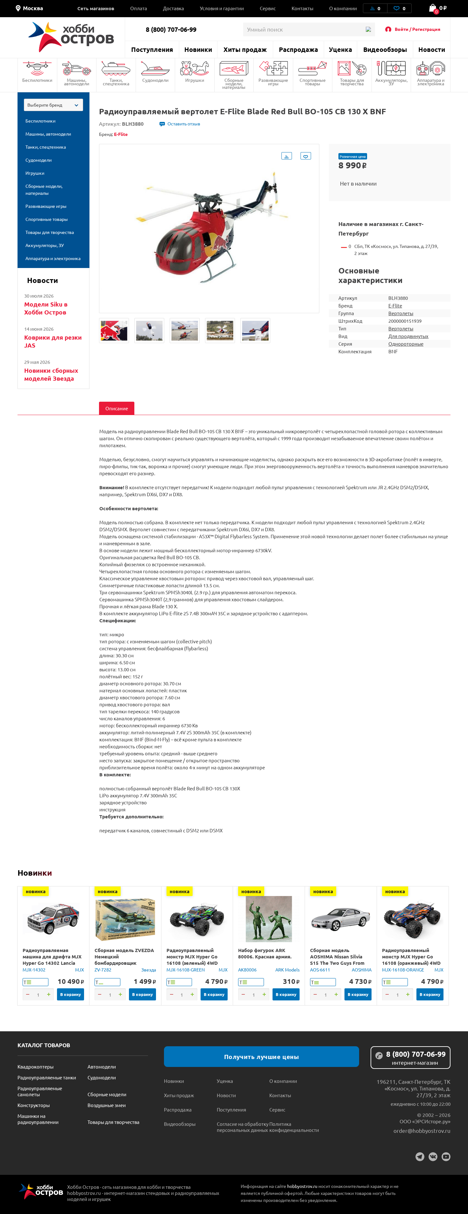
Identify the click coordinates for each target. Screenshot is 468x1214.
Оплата (138, 8)
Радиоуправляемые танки (47, 1077)
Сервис (268, 8)
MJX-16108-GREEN (186, 969)
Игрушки (194, 80)
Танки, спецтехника (116, 81)
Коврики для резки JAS (53, 341)
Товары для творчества (352, 81)
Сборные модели (107, 1094)
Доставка (173, 8)
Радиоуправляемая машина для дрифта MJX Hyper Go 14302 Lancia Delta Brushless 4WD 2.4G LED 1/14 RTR (52, 963)
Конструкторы (34, 1105)
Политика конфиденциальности (294, 1127)
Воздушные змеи (107, 1105)
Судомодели (155, 80)
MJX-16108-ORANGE (403, 969)
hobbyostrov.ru (302, 1186)
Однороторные (405, 344)
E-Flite (395, 305)
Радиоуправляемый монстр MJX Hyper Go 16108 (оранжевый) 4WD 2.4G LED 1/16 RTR (411, 959)
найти (368, 29)
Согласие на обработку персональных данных (242, 1127)
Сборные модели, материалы (233, 83)
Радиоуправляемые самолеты (40, 1091)
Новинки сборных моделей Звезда (51, 374)
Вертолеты (400, 313)
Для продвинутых (408, 336)
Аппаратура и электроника (430, 81)
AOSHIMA (362, 969)
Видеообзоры (385, 49)
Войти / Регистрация (417, 29)
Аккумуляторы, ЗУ (391, 81)
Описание (116, 408)
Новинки (198, 49)
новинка (36, 891)
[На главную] (71, 37)
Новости (431, 49)
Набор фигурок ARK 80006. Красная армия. (265, 953)
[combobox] (53, 105)
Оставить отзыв (183, 123)
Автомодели (102, 1066)
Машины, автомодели (76, 81)
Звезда (148, 969)
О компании (343, 8)
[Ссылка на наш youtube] (446, 1156)
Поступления (152, 49)
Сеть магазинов (95, 8)
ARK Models (287, 969)
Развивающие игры (273, 81)
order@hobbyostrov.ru (422, 1130)
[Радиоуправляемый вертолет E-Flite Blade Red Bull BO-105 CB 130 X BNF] (114, 330)
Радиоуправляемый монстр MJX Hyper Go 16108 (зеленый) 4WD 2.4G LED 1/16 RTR (192, 959)
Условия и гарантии (222, 8)
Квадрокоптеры (35, 1066)
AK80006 (247, 969)
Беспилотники (37, 80)
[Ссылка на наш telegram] (419, 1156)
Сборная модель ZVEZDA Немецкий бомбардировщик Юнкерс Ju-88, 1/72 (124, 959)
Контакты (302, 8)
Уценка (340, 49)
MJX (79, 969)
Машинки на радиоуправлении (38, 1119)
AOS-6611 (320, 969)
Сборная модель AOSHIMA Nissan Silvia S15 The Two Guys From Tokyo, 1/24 (337, 959)
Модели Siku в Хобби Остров (45, 308)
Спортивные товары (313, 81)
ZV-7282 (103, 969)
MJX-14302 (34, 969)
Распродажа (298, 49)
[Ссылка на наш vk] (433, 1156)
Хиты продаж (245, 49)
